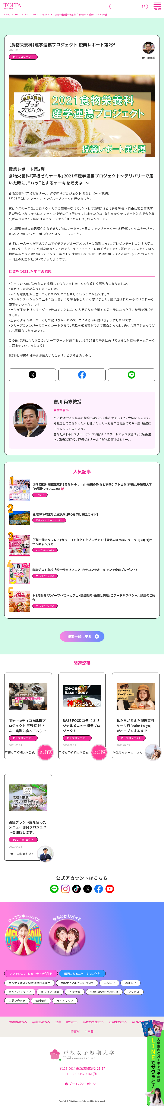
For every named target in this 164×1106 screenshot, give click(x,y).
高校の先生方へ (93, 1022)
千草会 (89, 1031)
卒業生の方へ (41, 1022)
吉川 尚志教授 (68, 401)
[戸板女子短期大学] (12, 5)
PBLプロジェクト (23, 57)
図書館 (74, 1031)
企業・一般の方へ (66, 1022)
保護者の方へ (18, 1022)
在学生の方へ (118, 1022)
